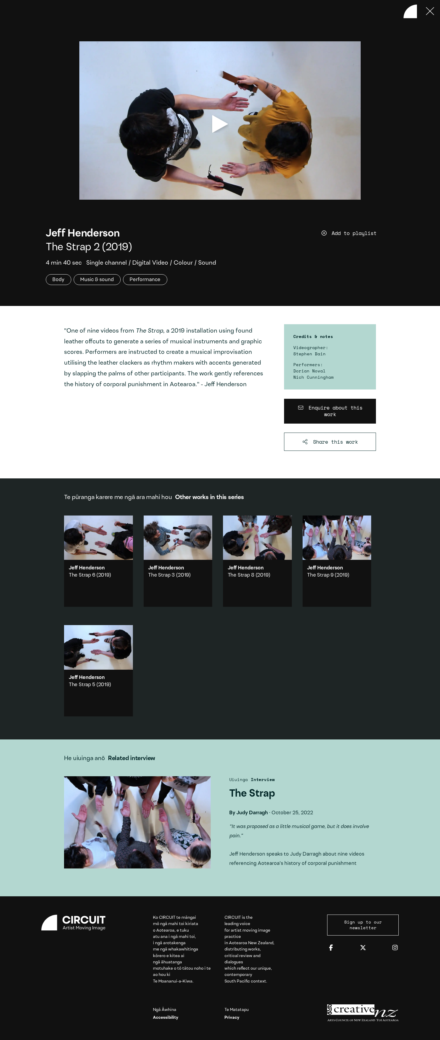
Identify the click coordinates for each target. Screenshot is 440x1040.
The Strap (220, 824)
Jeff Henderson (82, 233)
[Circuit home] (77, 923)
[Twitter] (363, 948)
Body (58, 279)
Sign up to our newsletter (363, 924)
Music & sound (97, 279)
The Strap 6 (82, 575)
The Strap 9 (320, 575)
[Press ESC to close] (430, 11)
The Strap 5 (82, 684)
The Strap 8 (241, 575)
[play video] (220, 124)
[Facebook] (331, 948)
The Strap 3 (161, 575)
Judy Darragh (252, 812)
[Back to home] (410, 11)
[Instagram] (395, 948)
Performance (145, 279)
